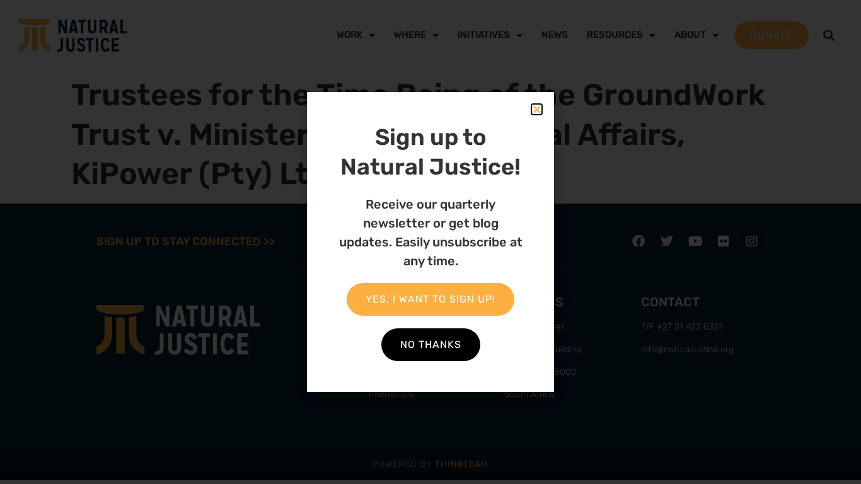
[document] (430, 242)
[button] (536, 109)
